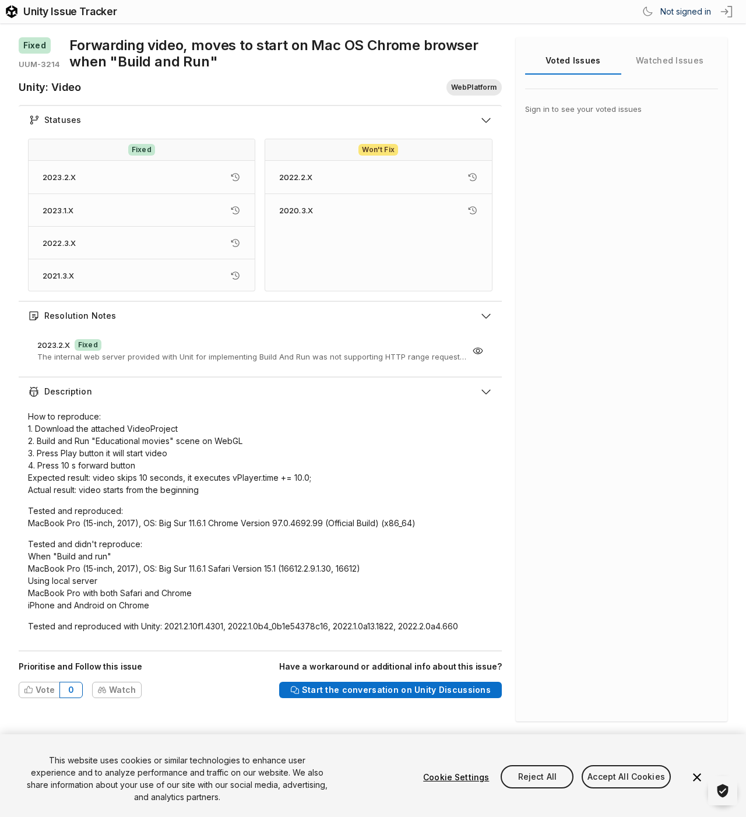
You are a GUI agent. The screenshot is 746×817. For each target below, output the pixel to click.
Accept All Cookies (626, 777)
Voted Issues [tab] (573, 60)
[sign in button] (727, 11)
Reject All (537, 777)
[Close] (697, 777)
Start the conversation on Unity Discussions (396, 690)
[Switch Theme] (647, 11)
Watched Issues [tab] (669, 60)
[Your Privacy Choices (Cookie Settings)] (722, 790)
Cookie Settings (456, 777)
